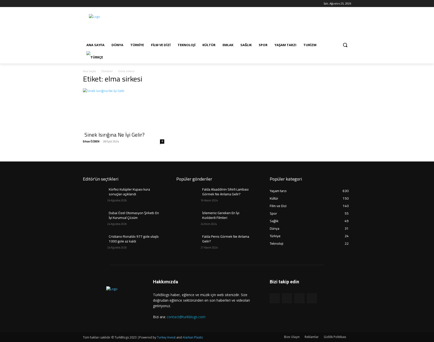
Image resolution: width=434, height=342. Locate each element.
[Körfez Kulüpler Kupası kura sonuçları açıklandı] (95, 195)
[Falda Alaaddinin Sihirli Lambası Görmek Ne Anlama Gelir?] (188, 195)
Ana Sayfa (89, 71)
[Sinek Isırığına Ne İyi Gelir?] (123, 108)
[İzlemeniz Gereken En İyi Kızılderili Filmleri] (188, 219)
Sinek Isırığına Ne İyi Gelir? (114, 135)
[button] (345, 45)
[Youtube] (107, 4)
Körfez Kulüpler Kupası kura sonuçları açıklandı (129, 192)
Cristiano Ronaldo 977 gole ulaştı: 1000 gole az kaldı (134, 239)
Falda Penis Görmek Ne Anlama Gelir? (225, 239)
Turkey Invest (166, 337)
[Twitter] (100, 4)
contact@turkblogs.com (186, 316)
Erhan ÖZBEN (91, 141)
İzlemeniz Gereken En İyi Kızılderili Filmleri (220, 215)
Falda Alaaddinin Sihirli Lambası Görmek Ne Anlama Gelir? (225, 192)
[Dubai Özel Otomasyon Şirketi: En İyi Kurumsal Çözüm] (95, 219)
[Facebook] (86, 4)
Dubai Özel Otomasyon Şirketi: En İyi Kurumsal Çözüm (134, 215)
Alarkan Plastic (193, 337)
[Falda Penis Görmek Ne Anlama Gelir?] (188, 242)
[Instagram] (93, 4)
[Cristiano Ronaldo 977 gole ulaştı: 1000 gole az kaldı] (95, 242)
